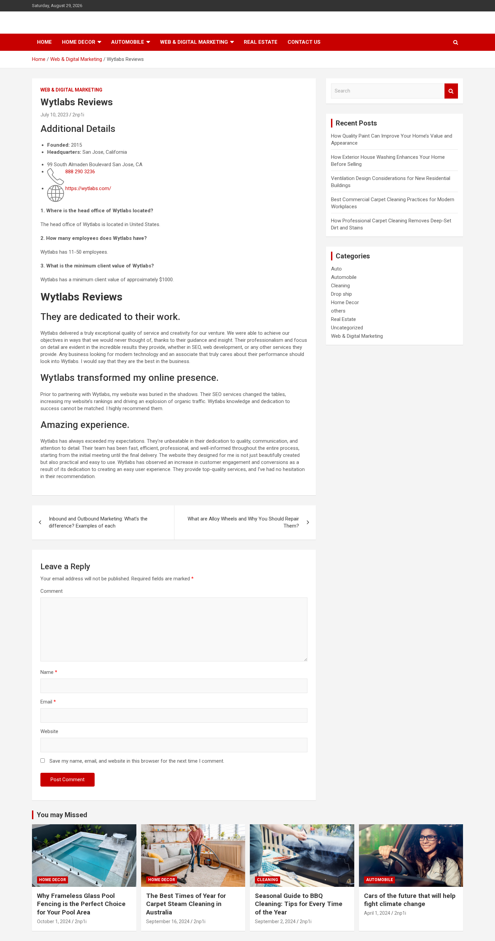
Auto (336, 269)
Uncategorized (347, 328)
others (338, 311)
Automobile (127, 42)
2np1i (78, 114)
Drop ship (341, 294)
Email (48, 702)
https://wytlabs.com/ (88, 188)
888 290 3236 (79, 172)
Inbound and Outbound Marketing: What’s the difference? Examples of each (98, 522)
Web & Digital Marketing (194, 42)
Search (451, 91)
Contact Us (304, 42)
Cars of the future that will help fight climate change (410, 900)
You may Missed (62, 815)
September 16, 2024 (168, 921)
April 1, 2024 (377, 913)
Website (49, 731)
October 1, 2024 (54, 921)
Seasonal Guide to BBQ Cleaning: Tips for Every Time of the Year (298, 904)
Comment (51, 591)
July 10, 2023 (54, 114)
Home (44, 42)
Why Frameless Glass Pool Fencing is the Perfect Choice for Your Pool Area (81, 904)
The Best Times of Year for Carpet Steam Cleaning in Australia (186, 904)
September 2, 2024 (275, 921)
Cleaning (340, 286)
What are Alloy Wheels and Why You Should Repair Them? (243, 522)
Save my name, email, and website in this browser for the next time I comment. (137, 761)
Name (48, 672)
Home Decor (78, 42)
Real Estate (260, 42)
